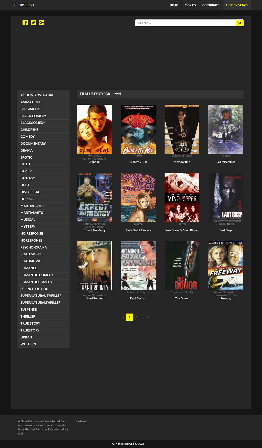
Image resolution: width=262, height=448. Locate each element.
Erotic (26, 157)
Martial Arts (32, 206)
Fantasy (27, 178)
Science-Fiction (34, 289)
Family (26, 171)
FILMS (24, 5)
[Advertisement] (131, 58)
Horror (27, 199)
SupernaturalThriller (40, 302)
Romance (28, 268)
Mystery (27, 226)
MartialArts (31, 212)
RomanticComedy (36, 282)
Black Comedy (33, 116)
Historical (30, 192)
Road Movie (31, 254)
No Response (31, 233)
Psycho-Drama (33, 247)
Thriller (27, 316)
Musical (27, 219)
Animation (30, 102)
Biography (30, 109)
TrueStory (29, 330)
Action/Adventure (37, 95)
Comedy (27, 136)
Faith (25, 164)
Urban (26, 337)
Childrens (29, 129)
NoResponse (31, 240)
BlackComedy (32, 122)
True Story (30, 323)
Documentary (33, 143)
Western (28, 344)
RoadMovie (30, 261)
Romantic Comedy (36, 275)
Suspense (28, 309)
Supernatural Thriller (40, 295)
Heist (25, 185)
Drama (26, 150)
